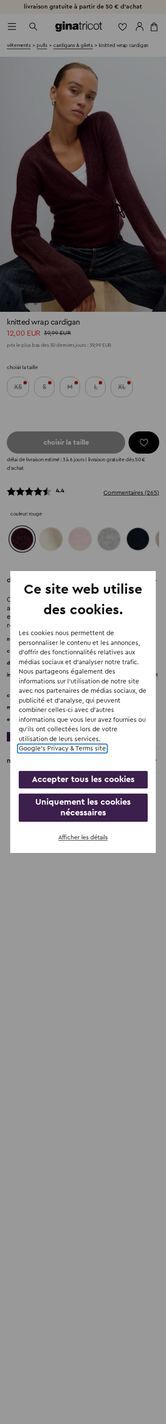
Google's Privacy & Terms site (62, 748)
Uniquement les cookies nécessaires (83, 807)
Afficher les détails (83, 838)
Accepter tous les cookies (83, 779)
